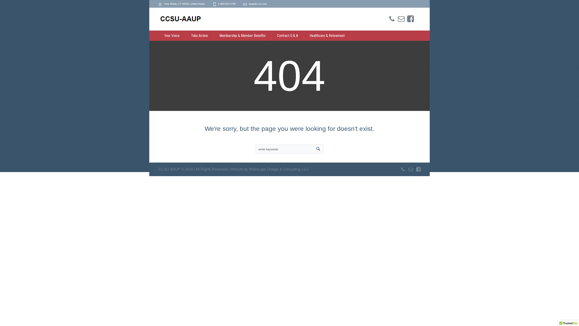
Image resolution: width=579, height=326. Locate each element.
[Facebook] (410, 19)
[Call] (392, 19)
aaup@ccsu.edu (258, 3)
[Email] (401, 19)
